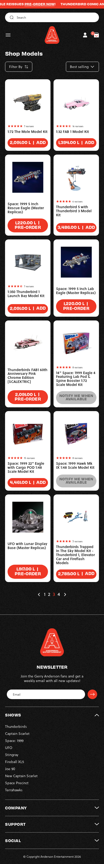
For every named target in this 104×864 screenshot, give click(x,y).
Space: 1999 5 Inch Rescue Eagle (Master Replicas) (26, 208)
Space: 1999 (14, 740)
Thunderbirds (16, 726)
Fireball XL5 (14, 761)
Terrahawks (13, 790)
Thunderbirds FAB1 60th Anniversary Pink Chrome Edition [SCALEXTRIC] (27, 376)
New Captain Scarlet (21, 775)
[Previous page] (39, 594)
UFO (8, 747)
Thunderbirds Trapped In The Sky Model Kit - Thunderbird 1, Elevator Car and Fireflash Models (75, 555)
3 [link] (54, 594)
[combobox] (52, 17)
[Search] (11, 17)
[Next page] (65, 594)
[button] (8, 35)
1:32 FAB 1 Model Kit (72, 132)
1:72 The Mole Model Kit (27, 132)
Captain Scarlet (17, 733)
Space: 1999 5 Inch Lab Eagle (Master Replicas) (76, 291)
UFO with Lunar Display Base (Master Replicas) (27, 546)
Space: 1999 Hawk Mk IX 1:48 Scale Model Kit (75, 465)
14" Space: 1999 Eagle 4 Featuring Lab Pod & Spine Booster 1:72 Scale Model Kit (75, 379)
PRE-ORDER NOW (32, 4)
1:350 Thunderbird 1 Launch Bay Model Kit (26, 294)
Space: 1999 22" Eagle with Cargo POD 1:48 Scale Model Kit (26, 467)
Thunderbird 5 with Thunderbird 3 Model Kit (74, 211)
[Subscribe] (92, 694)
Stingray (11, 754)
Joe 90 (10, 768)
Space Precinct (17, 782)
